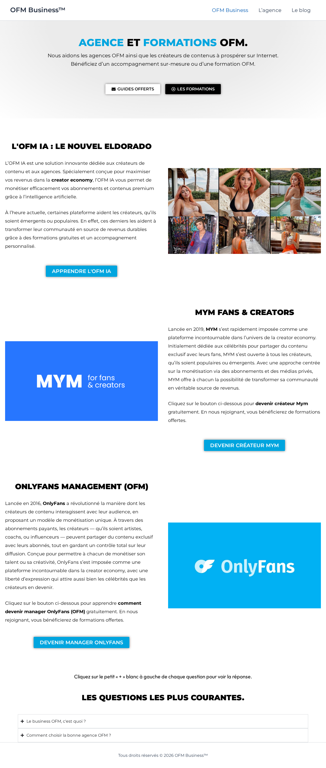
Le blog (301, 10)
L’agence (270, 10)
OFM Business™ (37, 10)
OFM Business (230, 10)
